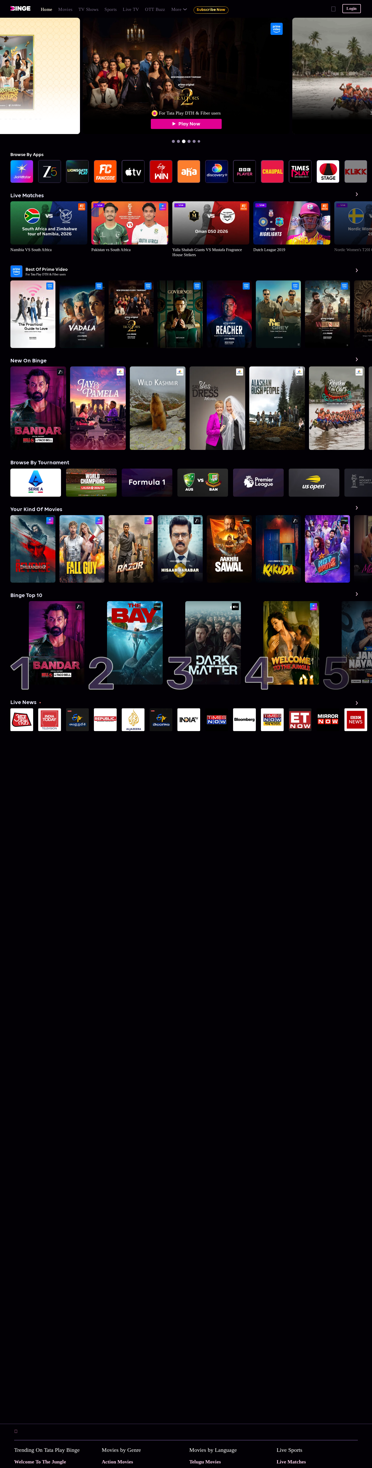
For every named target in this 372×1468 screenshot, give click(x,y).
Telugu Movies (205, 1461)
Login (351, 8)
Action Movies (117, 1461)
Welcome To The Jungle (40, 1461)
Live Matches (291, 1461)
